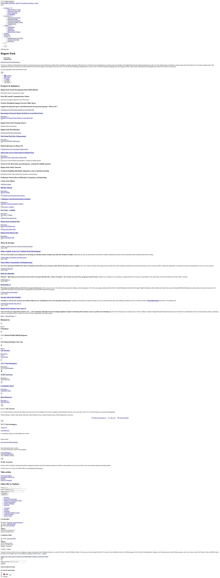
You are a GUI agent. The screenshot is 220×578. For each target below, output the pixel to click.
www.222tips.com (6, 452)
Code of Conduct (8, 514)
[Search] (2, 5)
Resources (17, 62)
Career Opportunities (9, 502)
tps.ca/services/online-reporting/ (9, 442)
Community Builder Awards (11, 512)
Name (2, 487)
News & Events (9, 62)
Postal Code (4, 491)
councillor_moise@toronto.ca (15, 522)
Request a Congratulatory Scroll (12, 500)
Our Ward (7, 57)
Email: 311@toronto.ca (99, 418)
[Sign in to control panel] (8, 556)
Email (5, 489)
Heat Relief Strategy (153, 300)
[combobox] (6, 574)
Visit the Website (124, 418)
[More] (11, 8)
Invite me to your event (10, 499)
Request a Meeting (9, 503)
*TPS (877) (4, 427)
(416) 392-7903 (11, 524)
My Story (6, 497)
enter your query (5, 561)
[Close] (2, 73)
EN (7, 574)
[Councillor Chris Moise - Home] (19, 3)
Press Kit (6, 505)
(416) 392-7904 (11, 538)
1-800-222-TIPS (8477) (7, 454)
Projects (3, 62)
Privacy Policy (8, 516)
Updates (6, 509)
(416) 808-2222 (5, 430)
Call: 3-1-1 (112, 418)
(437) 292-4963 (10, 525)
